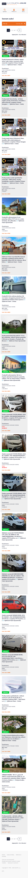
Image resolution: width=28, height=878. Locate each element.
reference (18, 854)
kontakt (4, 856)
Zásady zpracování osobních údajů (11, 861)
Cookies (4, 863)
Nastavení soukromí (13, 863)
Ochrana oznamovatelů (8, 859)
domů (3, 854)
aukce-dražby (10, 854)
